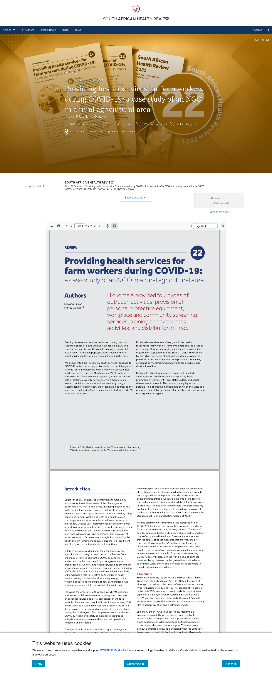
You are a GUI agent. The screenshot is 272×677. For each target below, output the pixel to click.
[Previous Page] (71, 225)
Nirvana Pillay (74, 116)
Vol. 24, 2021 (72, 80)
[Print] (59, 226)
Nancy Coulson (95, 116)
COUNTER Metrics (111, 650)
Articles (7, 30)
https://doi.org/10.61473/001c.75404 (112, 131)
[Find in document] (223, 226)
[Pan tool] (107, 226)
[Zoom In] (191, 226)
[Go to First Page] (66, 225)
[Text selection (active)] (114, 226)
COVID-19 (74, 124)
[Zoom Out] (187, 226)
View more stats (219, 211)
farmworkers (93, 124)
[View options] (51, 226)
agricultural (128, 124)
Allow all (232, 663)
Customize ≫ (137, 663)
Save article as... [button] (135, 197)
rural (111, 124)
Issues (77, 30)
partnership (162, 124)
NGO (145, 124)
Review (71, 72)
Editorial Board (47, 30)
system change (185, 124)
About (65, 30)
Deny (40, 663)
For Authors (27, 30)
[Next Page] (95, 225)
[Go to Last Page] (100, 225)
